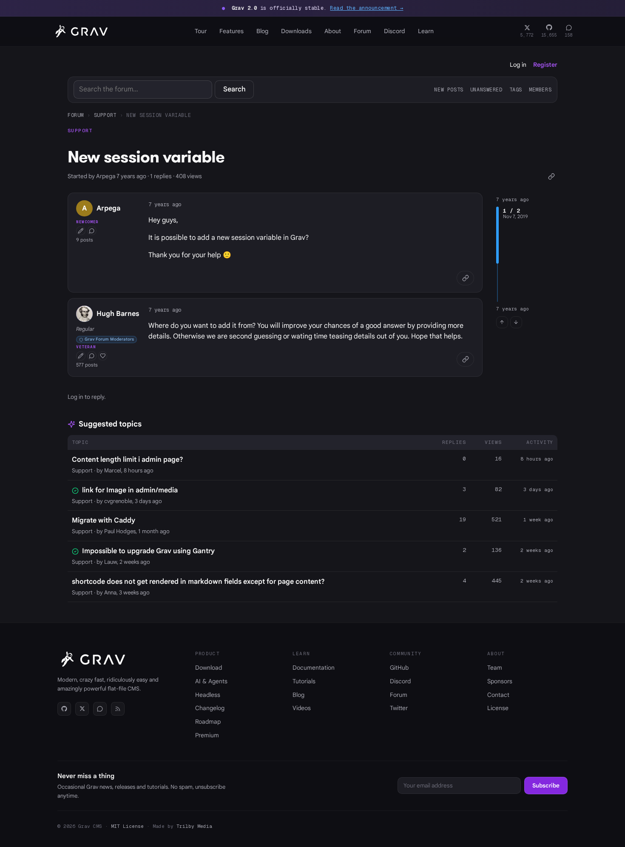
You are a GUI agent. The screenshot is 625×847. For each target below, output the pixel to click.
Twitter (399, 708)
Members (540, 89)
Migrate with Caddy (103, 520)
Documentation (314, 667)
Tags (515, 89)
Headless (207, 695)
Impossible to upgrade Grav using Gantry (148, 551)
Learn (426, 31)
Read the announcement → (366, 8)
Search (234, 89)
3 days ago (538, 489)
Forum (362, 31)
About (332, 31)
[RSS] (118, 709)
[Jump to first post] (502, 322)
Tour (201, 31)
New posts (448, 89)
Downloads (296, 31)
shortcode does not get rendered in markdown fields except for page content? (198, 581)
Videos (302, 708)
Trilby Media (194, 826)
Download (208, 667)
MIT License (127, 826)
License (498, 708)
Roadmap (208, 721)
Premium (207, 735)
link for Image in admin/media (130, 490)
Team (494, 667)
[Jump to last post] (516, 322)
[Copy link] (551, 176)
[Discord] (100, 709)
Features (231, 31)
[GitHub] (64, 709)
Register (545, 64)
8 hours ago (536, 459)
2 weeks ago (536, 550)
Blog (262, 31)
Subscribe (546, 785)
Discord (394, 31)
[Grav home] (80, 31)
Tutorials (304, 681)
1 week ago (538, 520)
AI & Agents (211, 681)
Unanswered (486, 89)
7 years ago (164, 204)
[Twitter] (82, 709)
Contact (498, 695)
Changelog (209, 708)
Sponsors (499, 681)
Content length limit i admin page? (127, 459)
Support (105, 115)
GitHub (399, 667)
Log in (518, 64)
